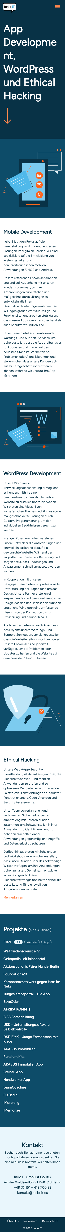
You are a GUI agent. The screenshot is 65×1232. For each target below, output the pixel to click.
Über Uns (13, 1221)
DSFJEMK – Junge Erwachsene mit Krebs (30, 1039)
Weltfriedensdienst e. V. (21, 951)
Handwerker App (16, 1080)
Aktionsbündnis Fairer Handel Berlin (31, 966)
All (18, 942)
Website (32, 942)
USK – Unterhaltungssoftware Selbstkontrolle (26, 1026)
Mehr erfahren (13, 897)
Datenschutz (50, 1221)
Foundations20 (15, 974)
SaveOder (11, 1001)
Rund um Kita (13, 1057)
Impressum (30, 1221)
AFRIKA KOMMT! (16, 1009)
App (46, 942)
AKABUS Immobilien (19, 1049)
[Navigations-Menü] (57, 8)
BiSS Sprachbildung (18, 1017)
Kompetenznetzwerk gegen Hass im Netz (31, 984)
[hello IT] (9, 7)
